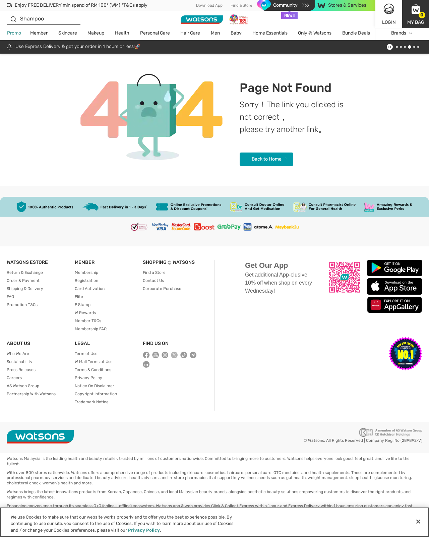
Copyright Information (96, 394)
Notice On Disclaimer (94, 385)
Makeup (95, 33)
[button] (415, 14)
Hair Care (190, 33)
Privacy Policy (88, 377)
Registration (86, 280)
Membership (86, 272)
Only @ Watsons (314, 33)
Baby (236, 33)
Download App (209, 5)
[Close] (418, 521)
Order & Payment (23, 280)
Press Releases (21, 369)
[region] (214, 522)
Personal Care (155, 33)
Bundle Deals (356, 33)
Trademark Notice (92, 402)
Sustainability (20, 361)
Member (39, 33)
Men (215, 33)
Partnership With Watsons (31, 394)
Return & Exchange (25, 272)
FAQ (10, 296)
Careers (14, 377)
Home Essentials (270, 33)
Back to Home (267, 159)
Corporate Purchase (162, 288)
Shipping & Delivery (25, 288)
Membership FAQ (91, 328)
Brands (398, 33)
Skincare (67, 33)
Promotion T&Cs (22, 304)
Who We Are (18, 353)
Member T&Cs (88, 320)
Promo (14, 33)
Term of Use (86, 353)
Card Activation (90, 288)
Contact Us (153, 280)
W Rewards (85, 312)
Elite (79, 296)
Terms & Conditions (93, 369)
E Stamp (82, 304)
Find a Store (241, 5)
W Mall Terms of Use (94, 361)
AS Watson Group (23, 385)
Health (122, 33)
